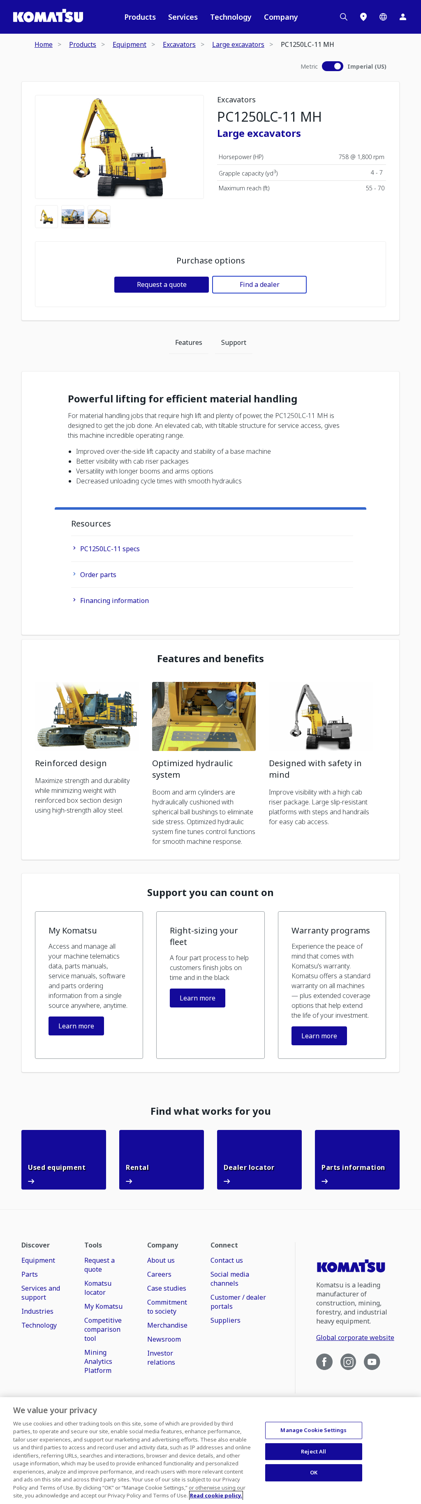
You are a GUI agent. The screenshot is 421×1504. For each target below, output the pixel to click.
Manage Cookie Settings (313, 1430)
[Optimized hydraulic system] (204, 716)
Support (233, 342)
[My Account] (403, 17)
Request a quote (162, 284)
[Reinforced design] (87, 716)
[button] (89, 985)
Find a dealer (260, 284)
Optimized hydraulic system (192, 769)
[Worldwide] (383, 17)
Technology (231, 17)
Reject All (313, 1451)
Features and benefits (210, 658)
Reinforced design (71, 763)
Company (281, 17)
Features (188, 342)
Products (140, 17)
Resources (91, 523)
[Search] (344, 17)
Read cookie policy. (216, 1495)
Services (183, 17)
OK (313, 1472)
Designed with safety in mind (315, 769)
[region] (210, 1450)
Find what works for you (210, 1111)
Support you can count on (210, 892)
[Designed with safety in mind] (321, 716)
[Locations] (363, 17)
